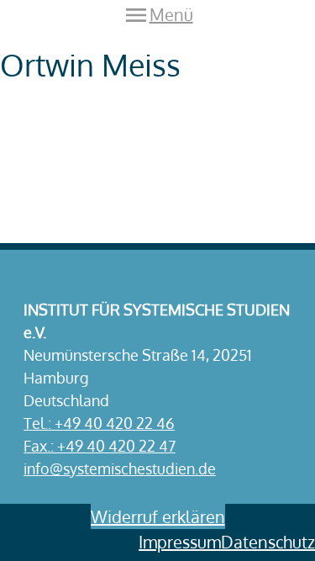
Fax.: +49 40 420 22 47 (100, 446)
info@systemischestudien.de (120, 468)
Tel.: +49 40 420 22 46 (99, 423)
